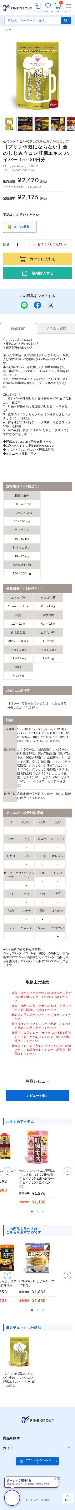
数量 (6, 244)
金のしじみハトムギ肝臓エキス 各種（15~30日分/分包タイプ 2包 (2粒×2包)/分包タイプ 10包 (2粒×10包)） (37, 1178)
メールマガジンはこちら (38, 1461)
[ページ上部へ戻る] (67, 1498)
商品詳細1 (18, 328)
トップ (7, 30)
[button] (7, 1171)
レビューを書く (37, 1095)
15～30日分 (21, 226)
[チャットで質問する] (12, 1498)
